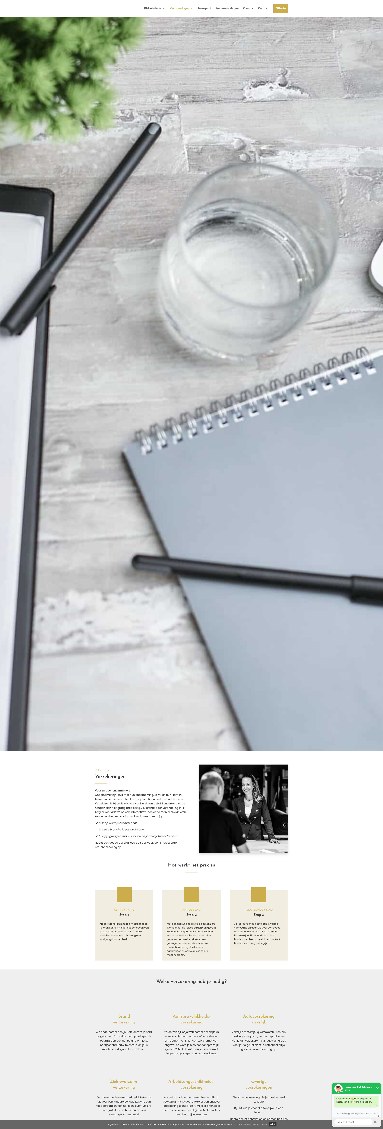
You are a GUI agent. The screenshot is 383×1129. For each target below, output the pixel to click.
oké (272, 1124)
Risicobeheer (152, 8)
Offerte (281, 8)
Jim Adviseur (102, 7)
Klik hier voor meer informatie (253, 1124)
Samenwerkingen (227, 8)
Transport (204, 8)
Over (246, 8)
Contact (263, 8)
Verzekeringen (179, 8)
